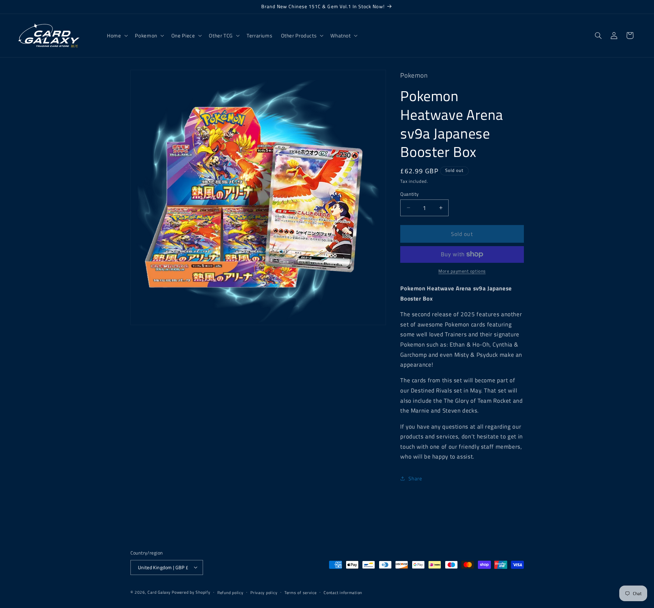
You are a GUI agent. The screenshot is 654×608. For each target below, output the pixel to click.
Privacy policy (263, 592)
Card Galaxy (159, 592)
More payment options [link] (462, 271)
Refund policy (230, 592)
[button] (116, 35)
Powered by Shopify (191, 592)
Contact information (343, 592)
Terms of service (300, 592)
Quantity (409, 193)
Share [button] (415, 478)
